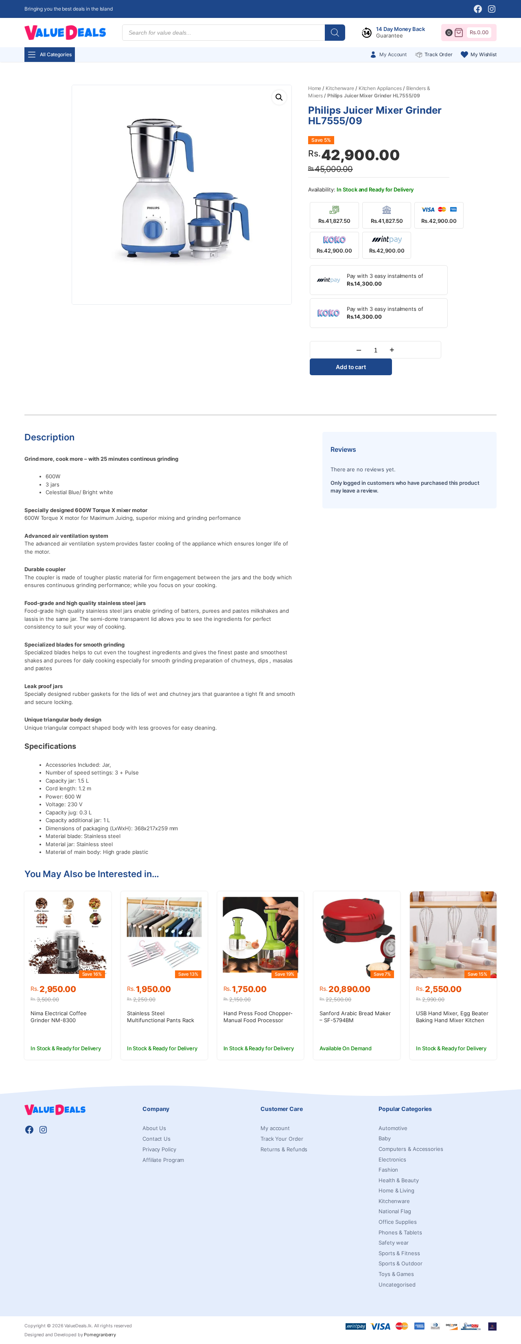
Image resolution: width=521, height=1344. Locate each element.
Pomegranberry (100, 1334)
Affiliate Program (163, 1160)
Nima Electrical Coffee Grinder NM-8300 (59, 1016)
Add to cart (351, 366)
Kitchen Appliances (380, 88)
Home (315, 88)
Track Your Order (281, 1138)
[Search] (335, 32)
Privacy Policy (159, 1149)
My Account (393, 54)
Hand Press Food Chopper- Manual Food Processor (258, 1016)
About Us (154, 1128)
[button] (279, 97)
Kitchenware (340, 88)
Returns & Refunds (283, 1149)
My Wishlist (484, 54)
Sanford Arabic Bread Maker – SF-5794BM (355, 1016)
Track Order (439, 54)
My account (275, 1128)
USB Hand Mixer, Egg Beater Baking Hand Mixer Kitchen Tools (452, 1020)
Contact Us (156, 1138)
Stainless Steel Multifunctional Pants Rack (160, 1016)
